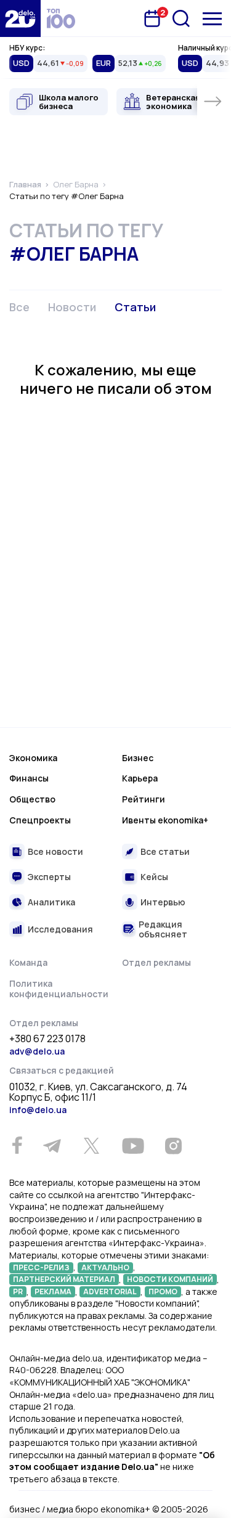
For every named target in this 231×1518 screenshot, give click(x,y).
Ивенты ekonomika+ (165, 820)
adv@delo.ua (37, 1051)
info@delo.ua (38, 1109)
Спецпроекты (40, 820)
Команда (28, 962)
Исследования (60, 929)
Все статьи (165, 851)
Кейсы (154, 876)
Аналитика (51, 902)
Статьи (135, 307)
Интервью (162, 902)
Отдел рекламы (156, 962)
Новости (72, 307)
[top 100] (61, 18)
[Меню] (212, 19)
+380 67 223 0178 (47, 1039)
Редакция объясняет (163, 929)
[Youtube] (132, 1145)
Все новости (55, 851)
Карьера (140, 778)
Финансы (29, 778)
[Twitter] (91, 1145)
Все (19, 307)
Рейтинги (143, 799)
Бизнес (137, 758)
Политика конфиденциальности (58, 988)
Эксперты (49, 876)
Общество (32, 799)
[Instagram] (173, 1145)
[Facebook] (17, 1145)
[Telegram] (51, 1146)
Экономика (33, 758)
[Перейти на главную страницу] (20, 18)
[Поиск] (181, 18)
